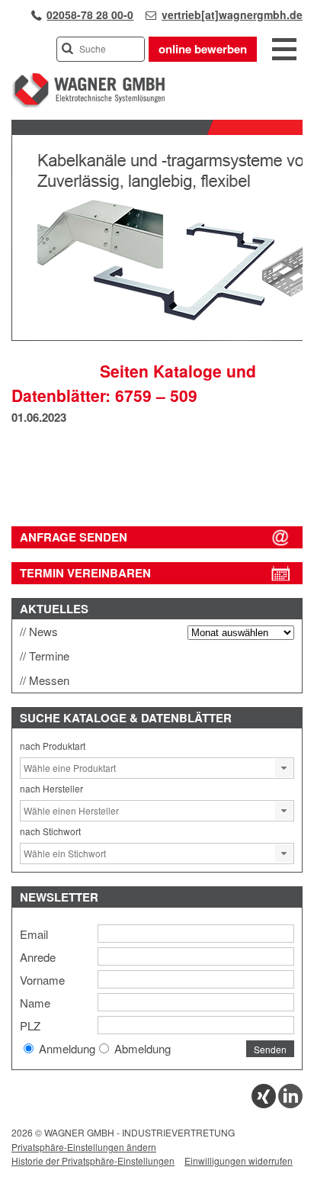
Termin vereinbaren (85, 572)
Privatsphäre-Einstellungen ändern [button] (83, 1146)
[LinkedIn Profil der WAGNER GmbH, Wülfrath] (290, 1104)
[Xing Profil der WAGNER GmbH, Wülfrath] (264, 1104)
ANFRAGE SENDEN (73, 537)
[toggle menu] (284, 50)
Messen (49, 680)
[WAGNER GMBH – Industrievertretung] (88, 104)
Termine (49, 656)
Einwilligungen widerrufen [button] (238, 1160)
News (43, 631)
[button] (284, 768)
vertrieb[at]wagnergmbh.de (232, 14)
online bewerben (203, 48)
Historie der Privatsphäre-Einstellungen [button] (93, 1160)
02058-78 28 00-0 (89, 14)
